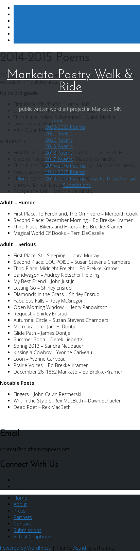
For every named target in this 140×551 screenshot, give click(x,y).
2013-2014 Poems (65, 178)
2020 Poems (59, 140)
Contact (128, 178)
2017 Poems (59, 159)
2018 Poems (59, 153)
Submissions (77, 185)
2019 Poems (59, 146)
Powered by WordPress (25, 548)
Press (93, 178)
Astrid (79, 548)
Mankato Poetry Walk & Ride (70, 81)
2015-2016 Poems (65, 165)
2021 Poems (59, 133)
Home (23, 178)
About (58, 120)
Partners (109, 178)
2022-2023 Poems (65, 127)
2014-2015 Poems (65, 172)
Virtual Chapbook (33, 536)
